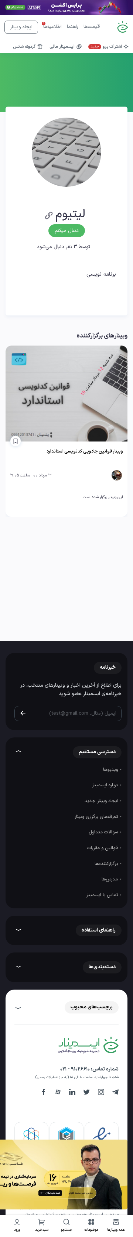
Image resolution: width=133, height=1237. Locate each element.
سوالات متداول (104, 832)
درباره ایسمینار (105, 785)
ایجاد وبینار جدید (102, 801)
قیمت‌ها (91, 27)
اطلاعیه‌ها (52, 27)
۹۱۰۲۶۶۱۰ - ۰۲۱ (75, 1069)
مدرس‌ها (110, 879)
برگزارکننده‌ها (107, 864)
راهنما (72, 27)
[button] (91, 1226)
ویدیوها (111, 769)
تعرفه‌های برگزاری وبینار (97, 817)
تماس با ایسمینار (102, 895)
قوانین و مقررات (103, 848)
